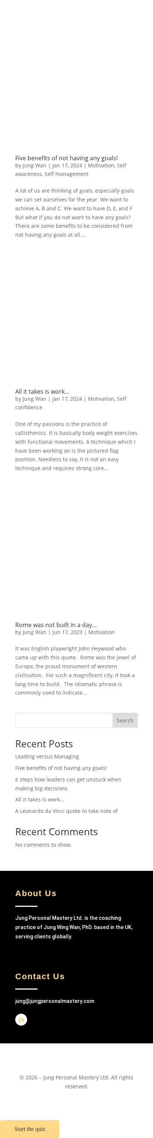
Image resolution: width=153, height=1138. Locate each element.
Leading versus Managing (47, 756)
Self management (66, 173)
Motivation (101, 165)
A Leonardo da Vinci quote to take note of (66, 810)
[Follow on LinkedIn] (21, 1020)
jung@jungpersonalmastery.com (54, 1001)
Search (125, 720)
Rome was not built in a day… (56, 625)
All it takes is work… (42, 391)
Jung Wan (34, 165)
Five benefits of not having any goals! (66, 158)
